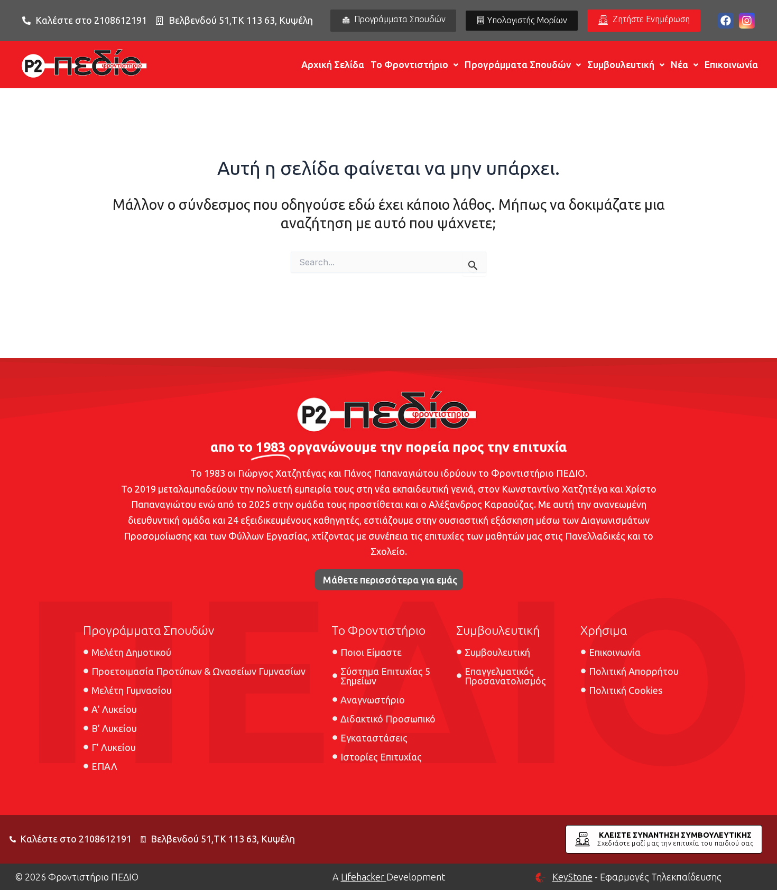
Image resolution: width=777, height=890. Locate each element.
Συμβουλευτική (620, 64)
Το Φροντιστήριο (409, 64)
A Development (388, 877)
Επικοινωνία (731, 64)
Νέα (679, 64)
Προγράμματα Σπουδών (518, 64)
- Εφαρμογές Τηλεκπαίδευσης (637, 877)
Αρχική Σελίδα (332, 64)
